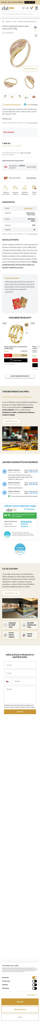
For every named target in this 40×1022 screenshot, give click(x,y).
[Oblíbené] (23, 8)
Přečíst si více (6, 118)
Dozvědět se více (11, 421)
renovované (28, 208)
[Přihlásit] (27, 8)
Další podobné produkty (20, 376)
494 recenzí (34, 104)
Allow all (20, 1002)
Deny (20, 1017)
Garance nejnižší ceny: (10, 146)
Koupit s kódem (18, 360)
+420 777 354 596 (25, 153)
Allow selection (20, 1009)
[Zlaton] (8, 8)
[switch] (34, 981)
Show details (31, 995)
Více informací (31, 178)
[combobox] (20, 14)
